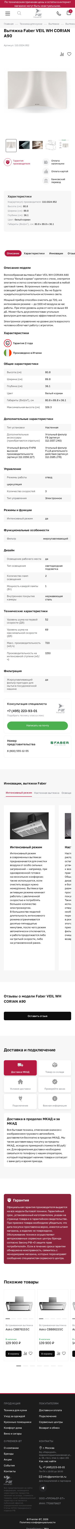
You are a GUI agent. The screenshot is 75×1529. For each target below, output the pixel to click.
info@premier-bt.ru (54, 1476)
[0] (69, 14)
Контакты (10, 1471)
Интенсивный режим (19, 792)
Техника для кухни (15, 1410)
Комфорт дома (13, 1427)
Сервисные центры (51, 1421)
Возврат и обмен (49, 1427)
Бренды (9, 1453)
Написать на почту (37, 725)
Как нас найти (47, 1461)
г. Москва (48, 1447)
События (9, 1465)
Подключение (48, 1416)
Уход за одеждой (14, 1416)
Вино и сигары (13, 1433)
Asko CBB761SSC (19, 1327)
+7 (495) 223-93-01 (22, 711)
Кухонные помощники (17, 1421)
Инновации (56, 253)
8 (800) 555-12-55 (18, 750)
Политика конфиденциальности (37, 1522)
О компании (11, 1447)
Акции (8, 1459)
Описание (13, 253)
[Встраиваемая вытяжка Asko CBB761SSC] (19, 1303)
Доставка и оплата (50, 1410)
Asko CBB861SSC (52, 1327)
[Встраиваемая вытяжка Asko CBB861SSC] (53, 1303)
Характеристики (34, 253)
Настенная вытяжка (46, 792)
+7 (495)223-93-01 (54, 1467)
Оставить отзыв (37, 1016)
